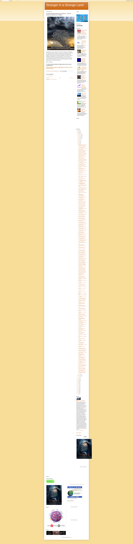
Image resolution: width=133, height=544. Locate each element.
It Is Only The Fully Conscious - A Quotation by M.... (82, 256)
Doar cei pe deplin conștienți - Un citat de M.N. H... (82, 197)
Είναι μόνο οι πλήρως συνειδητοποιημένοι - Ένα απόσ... (82, 245)
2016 (78, 386)
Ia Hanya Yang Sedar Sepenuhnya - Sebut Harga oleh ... (82, 192)
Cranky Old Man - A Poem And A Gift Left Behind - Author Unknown (83, 51)
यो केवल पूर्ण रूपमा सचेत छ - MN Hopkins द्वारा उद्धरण (81, 169)
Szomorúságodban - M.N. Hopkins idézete (81, 329)
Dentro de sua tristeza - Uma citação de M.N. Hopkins (82, 350)
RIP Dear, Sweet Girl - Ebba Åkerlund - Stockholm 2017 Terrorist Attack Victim (83, 77)
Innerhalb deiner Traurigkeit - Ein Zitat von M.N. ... (82, 361)
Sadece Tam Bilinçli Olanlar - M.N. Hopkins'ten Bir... (82, 165)
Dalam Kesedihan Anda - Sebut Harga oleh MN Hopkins (81, 303)
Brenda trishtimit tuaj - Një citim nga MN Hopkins (82, 321)
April (78, 143)
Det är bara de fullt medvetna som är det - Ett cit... (82, 228)
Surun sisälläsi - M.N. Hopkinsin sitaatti (81, 342)
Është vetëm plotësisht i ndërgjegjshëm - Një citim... (82, 210)
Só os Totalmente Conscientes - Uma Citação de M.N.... (82, 240)
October (79, 136)
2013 (78, 390)
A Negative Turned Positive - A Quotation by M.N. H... (82, 155)
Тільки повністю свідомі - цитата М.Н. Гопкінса (81, 204)
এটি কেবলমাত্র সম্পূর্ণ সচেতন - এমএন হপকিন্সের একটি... (82, 173)
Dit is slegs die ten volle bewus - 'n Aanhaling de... (82, 163)
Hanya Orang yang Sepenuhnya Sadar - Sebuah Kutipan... (81, 195)
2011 (78, 392)
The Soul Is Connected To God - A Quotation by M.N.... (82, 147)
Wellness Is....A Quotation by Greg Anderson (82, 157)
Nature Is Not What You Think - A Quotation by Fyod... (82, 370)
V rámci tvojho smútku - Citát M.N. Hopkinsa (82, 325)
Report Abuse (78, 432)
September (79, 137)
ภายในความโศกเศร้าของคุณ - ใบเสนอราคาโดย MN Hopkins (82, 301)
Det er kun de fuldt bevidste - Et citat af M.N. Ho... (82, 230)
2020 (78, 381)
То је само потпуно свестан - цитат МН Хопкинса (82, 206)
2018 (78, 384)
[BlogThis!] (63, 71)
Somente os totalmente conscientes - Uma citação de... (82, 242)
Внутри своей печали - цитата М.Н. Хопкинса (81, 308)
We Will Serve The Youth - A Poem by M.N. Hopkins (82, 368)
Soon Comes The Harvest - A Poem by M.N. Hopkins (82, 268)
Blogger (70, 537)
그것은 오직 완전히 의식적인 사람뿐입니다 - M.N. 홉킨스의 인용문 (82, 186)
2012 (78, 391)
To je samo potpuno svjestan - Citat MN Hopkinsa (82, 238)
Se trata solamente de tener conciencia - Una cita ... (82, 236)
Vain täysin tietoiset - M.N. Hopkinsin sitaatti (81, 232)
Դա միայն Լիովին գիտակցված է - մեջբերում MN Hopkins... (82, 208)
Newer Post (48, 77)
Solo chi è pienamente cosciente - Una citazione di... (82, 248)
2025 (78, 131)
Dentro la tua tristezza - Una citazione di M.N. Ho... (82, 357)
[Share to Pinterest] (66, 71)
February (79, 375)
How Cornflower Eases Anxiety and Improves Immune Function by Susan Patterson (84, 68)
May (78, 142)
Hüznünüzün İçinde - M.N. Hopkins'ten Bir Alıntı (81, 276)
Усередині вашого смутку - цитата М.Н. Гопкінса (82, 314)
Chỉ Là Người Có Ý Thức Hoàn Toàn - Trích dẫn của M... (82, 188)
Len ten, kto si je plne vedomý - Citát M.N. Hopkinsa (82, 214)
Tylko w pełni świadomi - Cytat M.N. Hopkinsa (82, 220)
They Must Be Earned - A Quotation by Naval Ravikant (82, 159)
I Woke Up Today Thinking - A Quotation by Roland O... (82, 272)
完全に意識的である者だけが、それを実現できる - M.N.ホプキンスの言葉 (82, 181)
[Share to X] (64, 71)
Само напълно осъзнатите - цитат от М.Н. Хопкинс (82, 202)
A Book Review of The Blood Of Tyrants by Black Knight (82, 145)
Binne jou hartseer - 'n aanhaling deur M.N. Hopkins (81, 274)
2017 (78, 385)
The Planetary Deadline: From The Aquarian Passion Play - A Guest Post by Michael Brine (83, 60)
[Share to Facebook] (65, 71)
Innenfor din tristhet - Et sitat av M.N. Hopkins (82, 344)
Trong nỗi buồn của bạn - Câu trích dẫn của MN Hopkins (82, 298)
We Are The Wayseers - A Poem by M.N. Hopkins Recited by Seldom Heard (83, 86)
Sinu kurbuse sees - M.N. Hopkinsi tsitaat (81, 333)
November (79, 135)
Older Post (71, 77)
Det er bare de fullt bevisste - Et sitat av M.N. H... (82, 234)
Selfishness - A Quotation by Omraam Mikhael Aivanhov (82, 365)
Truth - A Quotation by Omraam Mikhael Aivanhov (82, 161)
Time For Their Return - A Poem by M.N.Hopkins (82, 149)
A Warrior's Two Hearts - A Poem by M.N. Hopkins (81, 260)
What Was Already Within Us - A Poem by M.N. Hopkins (82, 151)
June (79, 141)
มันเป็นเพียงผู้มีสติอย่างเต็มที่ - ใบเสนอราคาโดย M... (82, 190)
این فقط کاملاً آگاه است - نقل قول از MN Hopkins (82, 176)
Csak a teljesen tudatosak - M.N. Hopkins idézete (82, 218)
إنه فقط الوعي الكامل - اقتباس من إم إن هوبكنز (82, 178)
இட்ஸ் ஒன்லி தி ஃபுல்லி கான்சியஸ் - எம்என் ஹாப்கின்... (82, 171)
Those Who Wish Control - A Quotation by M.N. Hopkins (82, 153)
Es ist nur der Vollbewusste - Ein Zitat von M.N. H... (82, 252)
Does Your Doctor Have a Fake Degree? (83, 102)
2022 (78, 379)
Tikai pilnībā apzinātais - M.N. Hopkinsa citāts (82, 224)
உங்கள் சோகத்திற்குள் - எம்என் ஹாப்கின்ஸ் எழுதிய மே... (82, 284)
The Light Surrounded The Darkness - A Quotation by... (82, 264)
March (79, 374)
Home (60, 77)
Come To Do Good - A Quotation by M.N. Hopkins (82, 258)
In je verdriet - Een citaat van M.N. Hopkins (82, 363)
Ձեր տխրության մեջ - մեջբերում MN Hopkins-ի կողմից (82, 319)
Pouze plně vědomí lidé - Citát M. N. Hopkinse (82, 212)
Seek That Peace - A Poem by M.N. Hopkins (84, 94)
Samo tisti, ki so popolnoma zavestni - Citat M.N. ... (82, 216)
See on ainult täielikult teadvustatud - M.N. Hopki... (82, 222)
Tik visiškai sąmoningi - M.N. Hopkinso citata (82, 226)
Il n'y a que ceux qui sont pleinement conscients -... (82, 250)
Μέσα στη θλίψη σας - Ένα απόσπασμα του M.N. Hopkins (81, 355)
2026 (78, 130)
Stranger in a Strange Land (64, 5)
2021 (78, 380)
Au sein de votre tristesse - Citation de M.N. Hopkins (82, 359)
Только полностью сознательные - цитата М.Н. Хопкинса (82, 200)
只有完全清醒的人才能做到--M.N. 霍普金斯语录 (82, 183)
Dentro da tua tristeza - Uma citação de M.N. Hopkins (82, 348)
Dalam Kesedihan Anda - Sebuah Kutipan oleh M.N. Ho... (82, 306)
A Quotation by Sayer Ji (81, 366)
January (79, 376)
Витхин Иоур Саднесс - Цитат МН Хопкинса (82, 316)
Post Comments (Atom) (53, 79)
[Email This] (62, 71)
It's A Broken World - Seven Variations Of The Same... (82, 270)
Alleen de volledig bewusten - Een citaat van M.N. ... (82, 254)
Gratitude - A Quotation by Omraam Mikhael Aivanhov (82, 262)
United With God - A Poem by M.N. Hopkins (82, 266)
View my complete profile (79, 430)
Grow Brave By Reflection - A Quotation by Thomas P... (82, 372)
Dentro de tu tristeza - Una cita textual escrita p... (82, 352)
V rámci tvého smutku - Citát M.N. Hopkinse (82, 323)
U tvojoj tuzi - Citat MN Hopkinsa (81, 346)
